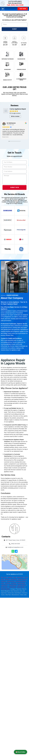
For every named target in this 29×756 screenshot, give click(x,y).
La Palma (13, 583)
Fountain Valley (22, 579)
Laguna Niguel (13, 585)
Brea (14, 577)
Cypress (7, 579)
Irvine (2, 583)
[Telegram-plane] (16, 551)
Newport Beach (5, 589)
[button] (2, 8)
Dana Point (14, 579)
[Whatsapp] (13, 551)
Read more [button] (5, 137)
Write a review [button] (15, 116)
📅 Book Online (20, 752)
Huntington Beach (21, 581)
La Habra (7, 583)
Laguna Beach (21, 583)
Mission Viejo (20, 587)
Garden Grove (11, 581)
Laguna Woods (22, 585)
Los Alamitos (12, 587)
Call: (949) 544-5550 (15, 5)
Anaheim (10, 577)
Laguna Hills (4, 585)
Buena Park (20, 577)
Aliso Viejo (4, 577)
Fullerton (3, 581)
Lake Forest (4, 587)
